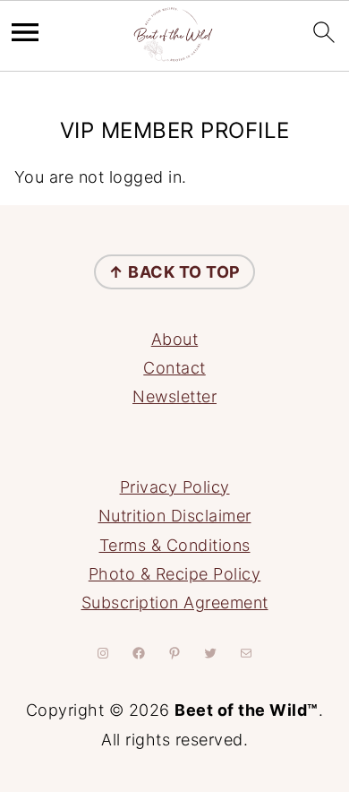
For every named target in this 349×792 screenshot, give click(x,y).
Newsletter (174, 396)
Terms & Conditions (175, 545)
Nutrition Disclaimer (174, 515)
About (175, 339)
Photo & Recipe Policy (175, 573)
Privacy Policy (175, 487)
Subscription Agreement (174, 602)
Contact (174, 367)
